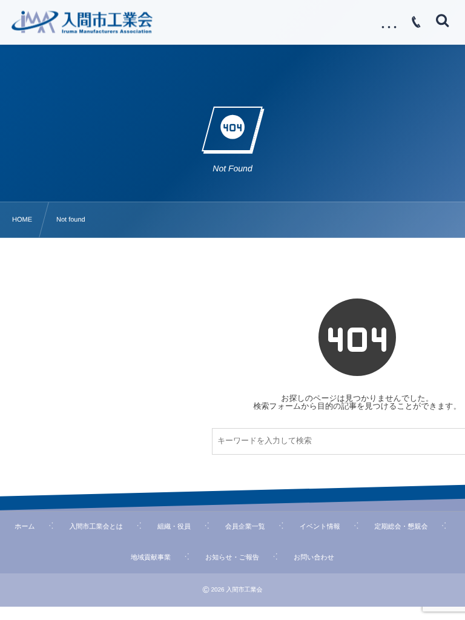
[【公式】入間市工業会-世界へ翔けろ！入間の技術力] (81, 22)
